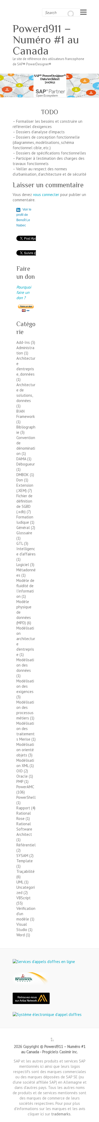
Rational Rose (23, 816)
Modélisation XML (25, 763)
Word (20, 934)
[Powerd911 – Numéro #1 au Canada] (49, 76)
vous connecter (46, 194)
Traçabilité (25, 871)
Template (24, 860)
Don (19, 479)
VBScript (23, 897)
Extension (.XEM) (24, 488)
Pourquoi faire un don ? (23, 292)
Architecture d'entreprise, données (25, 366)
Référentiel (26, 844)
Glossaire (24, 532)
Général (23, 527)
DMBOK (22, 474)
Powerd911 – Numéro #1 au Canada (46, 39)
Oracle (22, 776)
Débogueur (25, 464)
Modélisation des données (25, 665)
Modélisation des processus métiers (25, 710)
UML (19, 881)
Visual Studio (21, 927)
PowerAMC (25, 786)
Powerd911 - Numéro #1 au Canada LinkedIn (50, 1037)
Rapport (23, 807)
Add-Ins (23, 342)
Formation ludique (24, 519)
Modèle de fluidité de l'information (25, 588)
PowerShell (26, 797)
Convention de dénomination (25, 445)
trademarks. (61, 1113)
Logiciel (22, 564)
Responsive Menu (83, 12)
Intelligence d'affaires (26, 551)
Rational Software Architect (24, 829)
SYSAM (22, 855)
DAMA (21, 458)
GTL (19, 543)
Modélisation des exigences (25, 686)
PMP (19, 781)
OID (19, 770)
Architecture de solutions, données (25, 392)
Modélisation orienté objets (25, 750)
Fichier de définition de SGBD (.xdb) (24, 503)
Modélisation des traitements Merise (25, 731)
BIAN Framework (25, 414)
